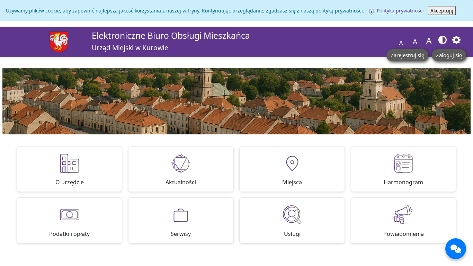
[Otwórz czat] (455, 248)
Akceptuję (441, 10)
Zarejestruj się (407, 55)
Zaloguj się (449, 55)
